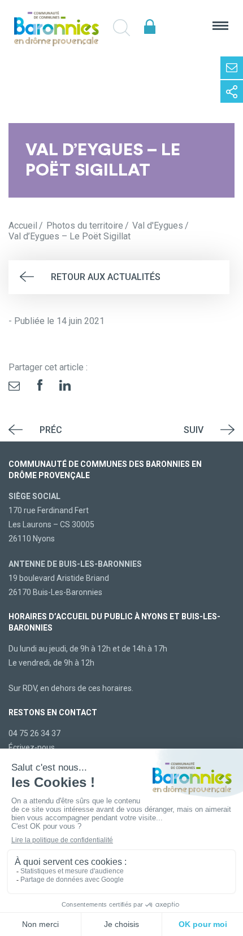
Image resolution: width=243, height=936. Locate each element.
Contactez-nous (231, 67)
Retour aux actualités (105, 277)
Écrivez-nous (31, 747)
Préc (51, 430)
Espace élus (149, 26)
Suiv (193, 430)
